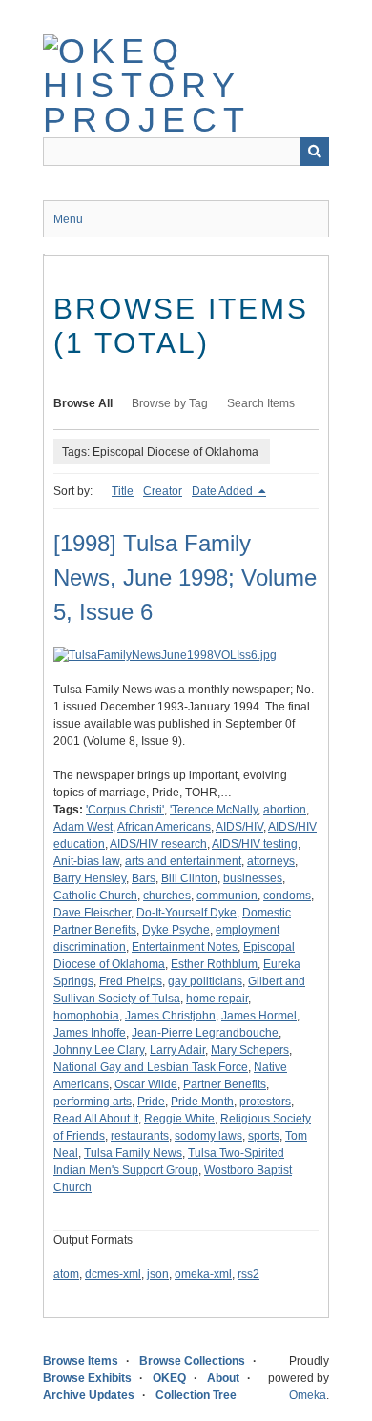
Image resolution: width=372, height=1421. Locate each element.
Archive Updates (88, 1395)
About (223, 1378)
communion (227, 895)
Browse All (83, 403)
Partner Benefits (224, 1084)
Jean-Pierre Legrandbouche (205, 1033)
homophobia (86, 1015)
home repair (217, 998)
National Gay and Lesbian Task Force (150, 1067)
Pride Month (202, 1101)
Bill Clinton (189, 878)
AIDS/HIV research (158, 844)
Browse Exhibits (87, 1378)
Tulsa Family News (133, 1153)
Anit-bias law (86, 861)
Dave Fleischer (92, 912)
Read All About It (95, 1118)
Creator (162, 491)
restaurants (140, 1136)
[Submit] (314, 151)
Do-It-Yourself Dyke (186, 912)
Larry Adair (177, 1050)
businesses (252, 878)
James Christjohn (170, 1015)
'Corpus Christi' (125, 809)
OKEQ (169, 1378)
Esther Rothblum (214, 964)
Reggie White (179, 1118)
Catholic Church (95, 895)
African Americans (164, 827)
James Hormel (259, 1015)
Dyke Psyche (176, 930)
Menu (68, 219)
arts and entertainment (183, 861)
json (158, 1274)
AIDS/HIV (239, 827)
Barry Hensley (89, 878)
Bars (143, 878)
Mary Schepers (250, 1050)
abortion (284, 809)
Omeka (307, 1395)
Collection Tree (196, 1395)
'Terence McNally (214, 809)
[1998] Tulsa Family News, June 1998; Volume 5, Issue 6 (185, 577)
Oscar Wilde (145, 1084)
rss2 (248, 1274)
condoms (287, 895)
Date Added (224, 491)
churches (167, 895)
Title (123, 491)
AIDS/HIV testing (255, 844)
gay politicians (205, 981)
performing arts (92, 1101)
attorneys (271, 861)
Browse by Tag (170, 403)
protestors (265, 1101)
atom (66, 1274)
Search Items (261, 403)
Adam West (83, 827)
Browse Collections (192, 1361)
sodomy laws (208, 1136)
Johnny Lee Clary (98, 1050)
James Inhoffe (89, 1033)
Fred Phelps (130, 981)
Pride (151, 1101)
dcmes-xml (113, 1274)
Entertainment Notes (185, 947)
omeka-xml (203, 1274)
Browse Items (80, 1361)
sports (263, 1136)
